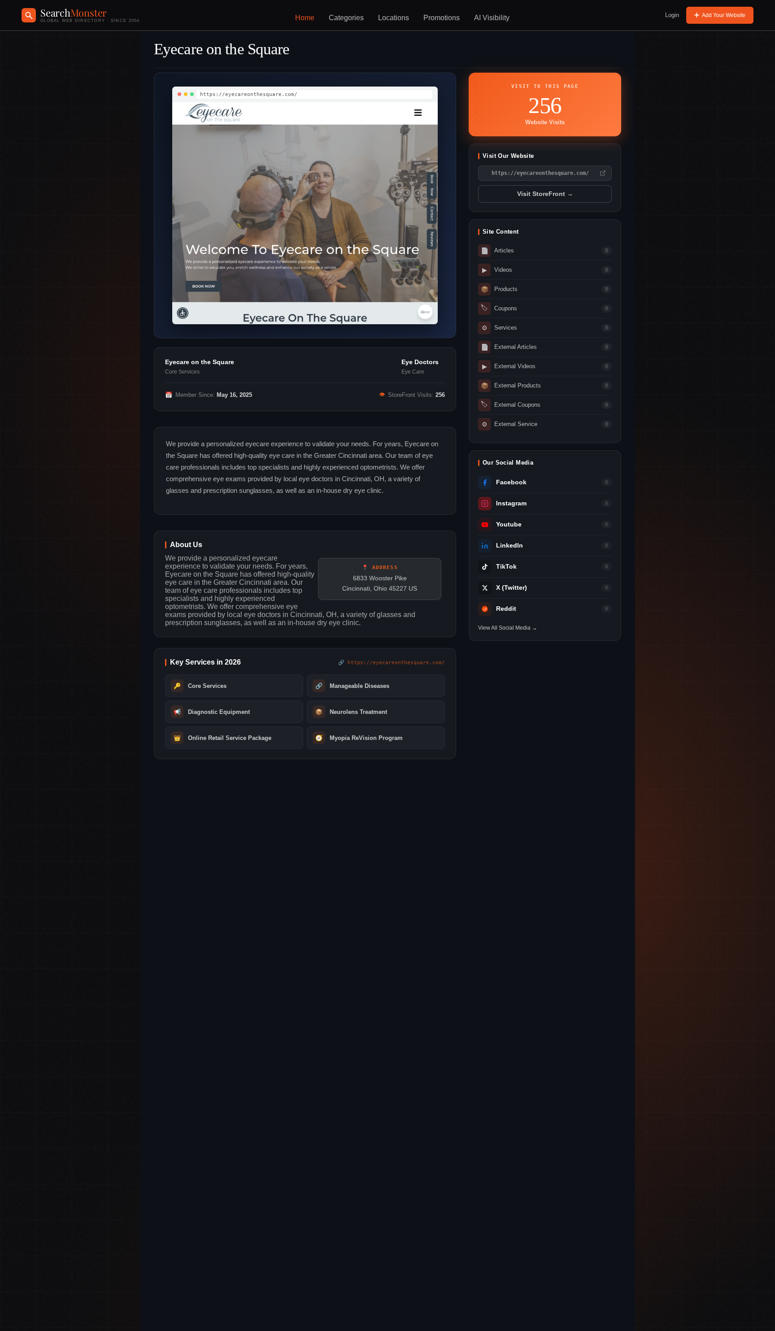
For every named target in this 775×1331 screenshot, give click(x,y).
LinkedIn (509, 545)
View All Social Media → (507, 628)
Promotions (441, 18)
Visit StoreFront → (545, 194)
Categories (346, 18)
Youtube (509, 524)
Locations (393, 18)
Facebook (511, 482)
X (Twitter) (511, 587)
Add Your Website (723, 15)
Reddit (506, 608)
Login (672, 15)
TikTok (506, 566)
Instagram (511, 503)
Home (304, 18)
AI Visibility (491, 18)
